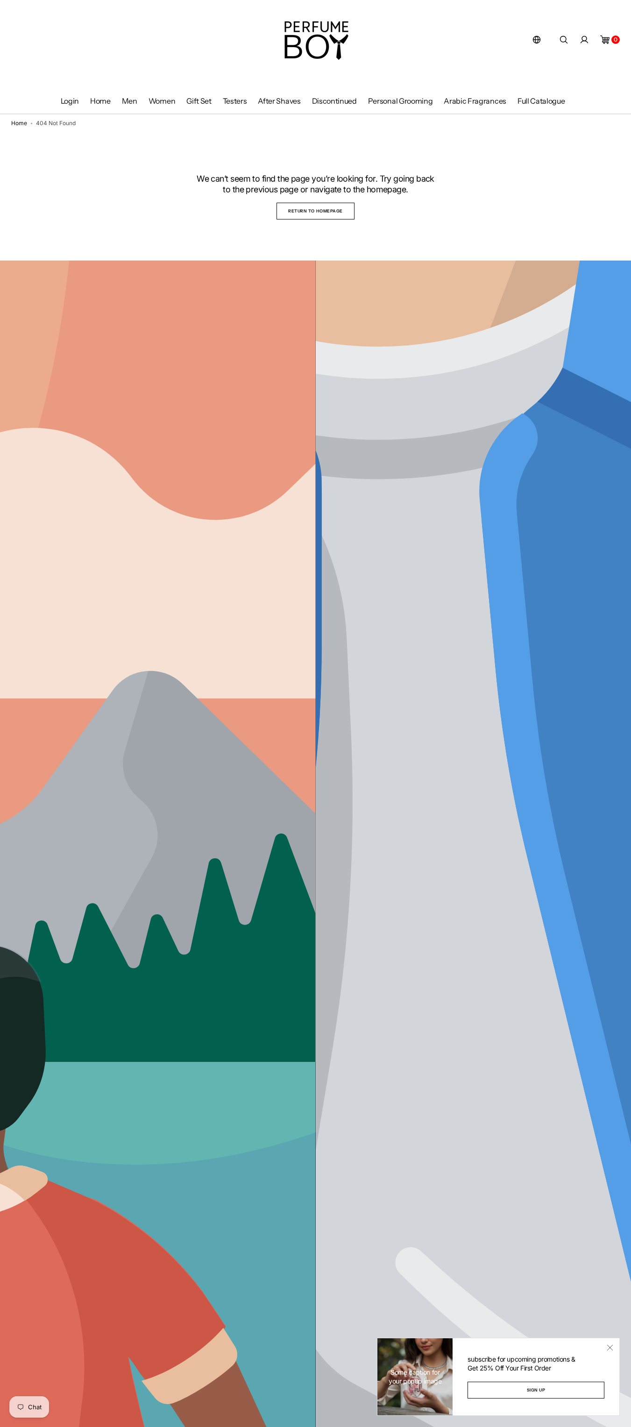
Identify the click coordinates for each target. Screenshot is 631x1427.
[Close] (610, 1347)
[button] (536, 39)
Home (19, 123)
